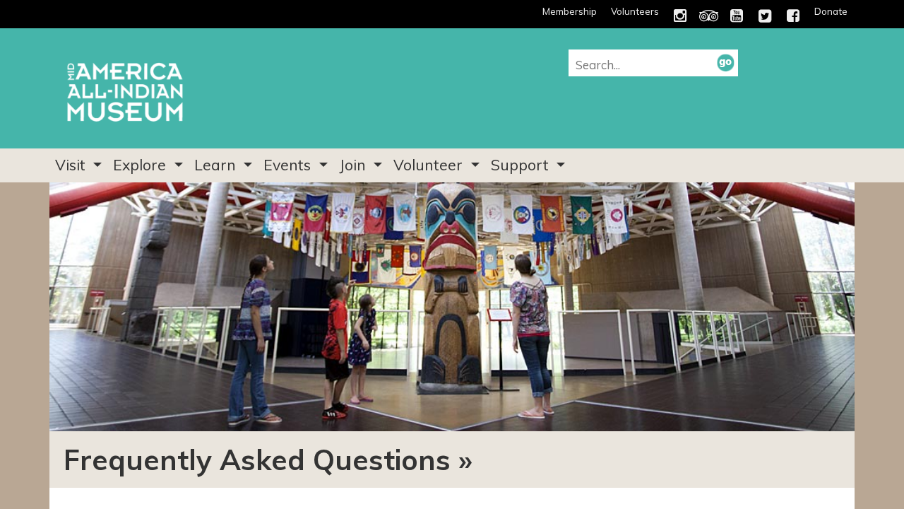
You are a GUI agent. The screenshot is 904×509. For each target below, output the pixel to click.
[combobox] (646, 64)
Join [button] (354, 165)
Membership (569, 11)
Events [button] (289, 165)
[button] (725, 62)
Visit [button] (72, 165)
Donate (831, 11)
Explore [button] (141, 165)
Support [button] (522, 165)
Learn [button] (217, 165)
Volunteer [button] (430, 165)
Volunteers (635, 11)
